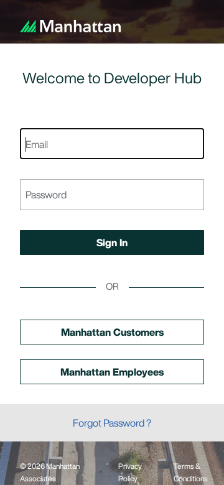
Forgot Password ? (112, 422)
